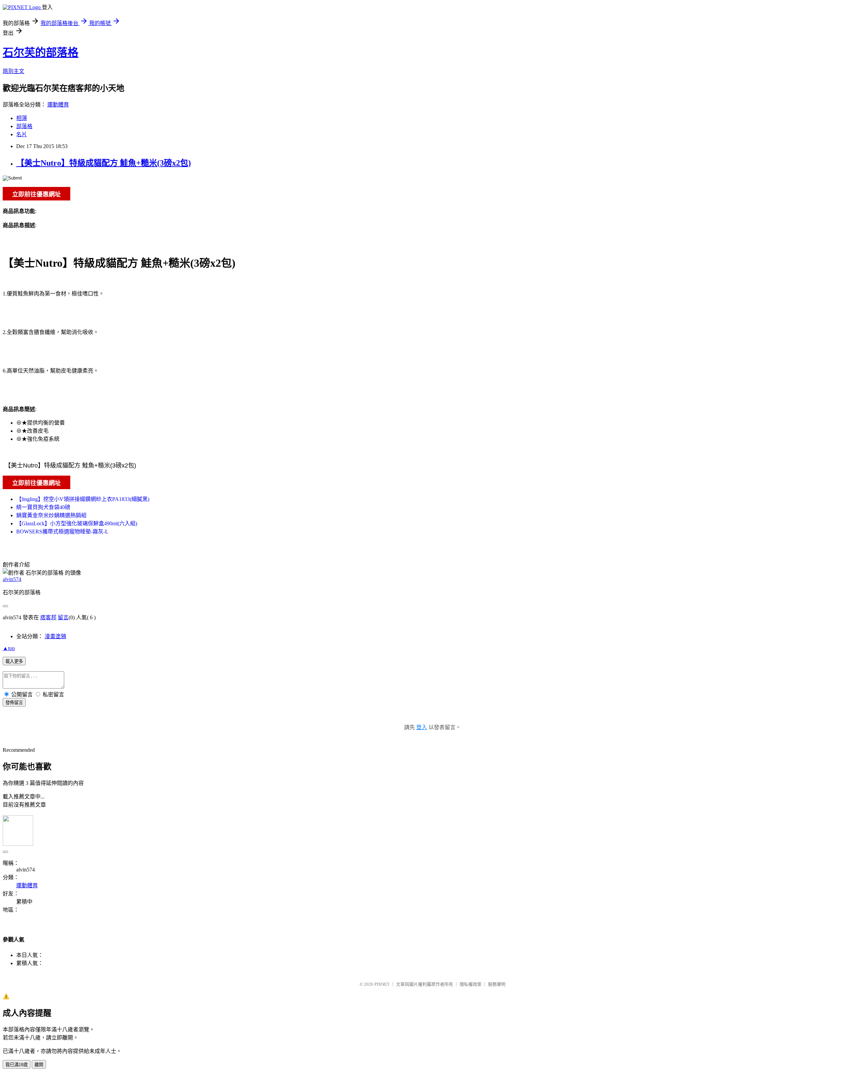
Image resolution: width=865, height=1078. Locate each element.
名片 (21, 134)
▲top (9, 648)
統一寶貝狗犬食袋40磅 (43, 507)
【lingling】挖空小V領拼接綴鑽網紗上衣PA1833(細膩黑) (82, 499)
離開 (38, 1064)
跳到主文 (13, 71)
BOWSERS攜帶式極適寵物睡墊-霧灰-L (62, 531)
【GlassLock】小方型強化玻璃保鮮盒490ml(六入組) (76, 523)
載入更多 (14, 661)
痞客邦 (48, 617)
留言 (63, 617)
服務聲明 (496, 984)
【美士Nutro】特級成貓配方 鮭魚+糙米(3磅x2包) (103, 163)
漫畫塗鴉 (55, 636)
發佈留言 (14, 702)
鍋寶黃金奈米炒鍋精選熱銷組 (51, 515)
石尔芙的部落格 (40, 52)
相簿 (21, 118)
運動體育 (58, 104)
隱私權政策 (470, 984)
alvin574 (12, 579)
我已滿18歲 (16, 1064)
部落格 (24, 126)
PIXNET (382, 984)
